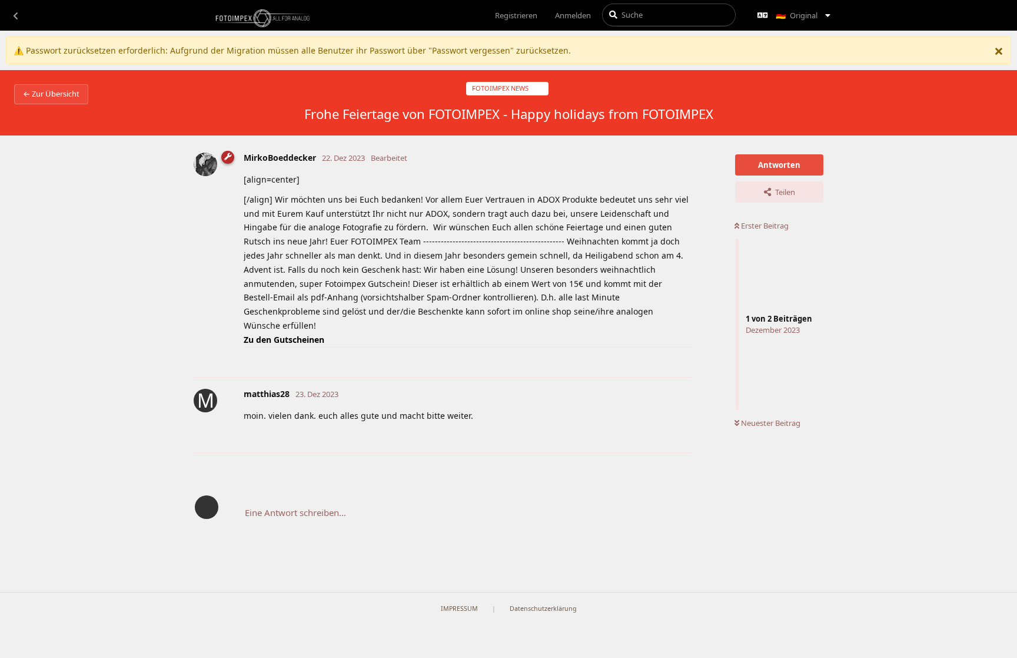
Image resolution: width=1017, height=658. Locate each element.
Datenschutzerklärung (543, 608)
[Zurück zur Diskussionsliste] (15, 15)
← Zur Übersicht (51, 93)
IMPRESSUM (459, 608)
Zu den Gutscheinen (284, 339)
